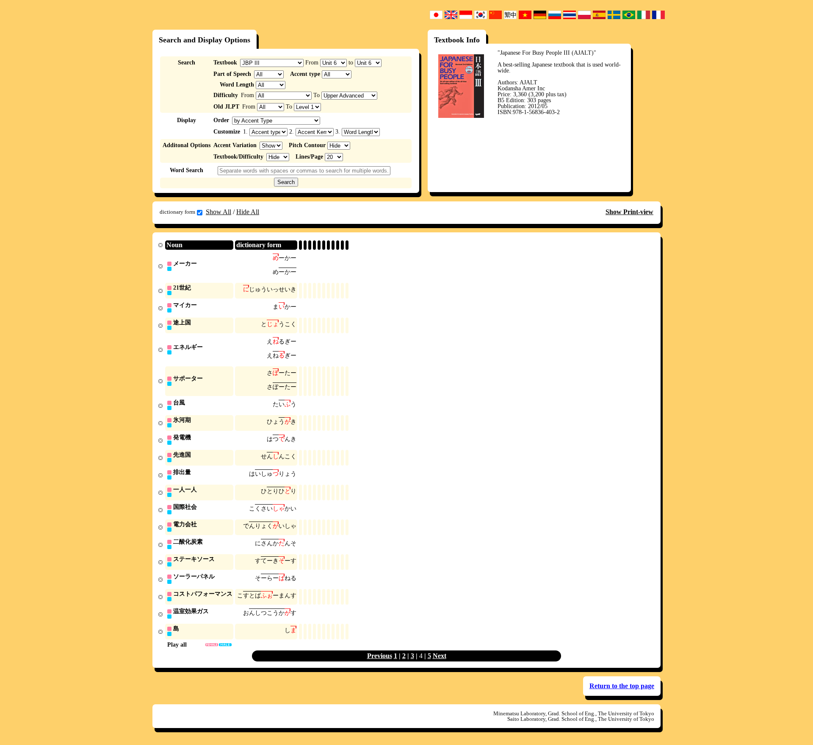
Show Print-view (629, 211)
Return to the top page (621, 685)
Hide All (247, 211)
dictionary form (177, 212)
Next (439, 655)
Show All (218, 211)
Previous (379, 655)
